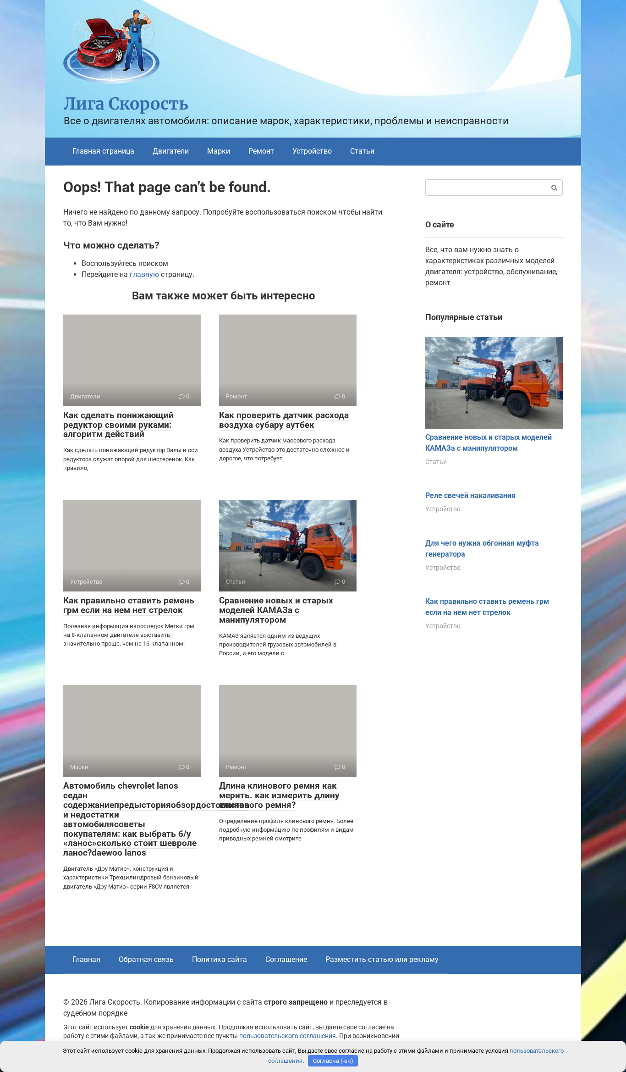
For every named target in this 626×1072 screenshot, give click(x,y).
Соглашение (286, 959)
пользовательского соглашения (287, 1036)
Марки (218, 151)
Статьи (362, 151)
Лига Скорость (126, 104)
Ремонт (261, 151)
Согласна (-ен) (333, 1060)
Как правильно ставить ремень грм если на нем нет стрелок (128, 605)
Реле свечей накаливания (470, 495)
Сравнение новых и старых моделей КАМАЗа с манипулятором (276, 610)
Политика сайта (219, 959)
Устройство (312, 151)
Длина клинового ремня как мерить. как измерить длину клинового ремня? (279, 795)
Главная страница (103, 151)
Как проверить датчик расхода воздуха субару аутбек (284, 420)
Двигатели (171, 151)
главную (144, 274)
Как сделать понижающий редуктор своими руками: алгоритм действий (118, 425)
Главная (86, 959)
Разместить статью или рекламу (382, 959)
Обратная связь (146, 959)
